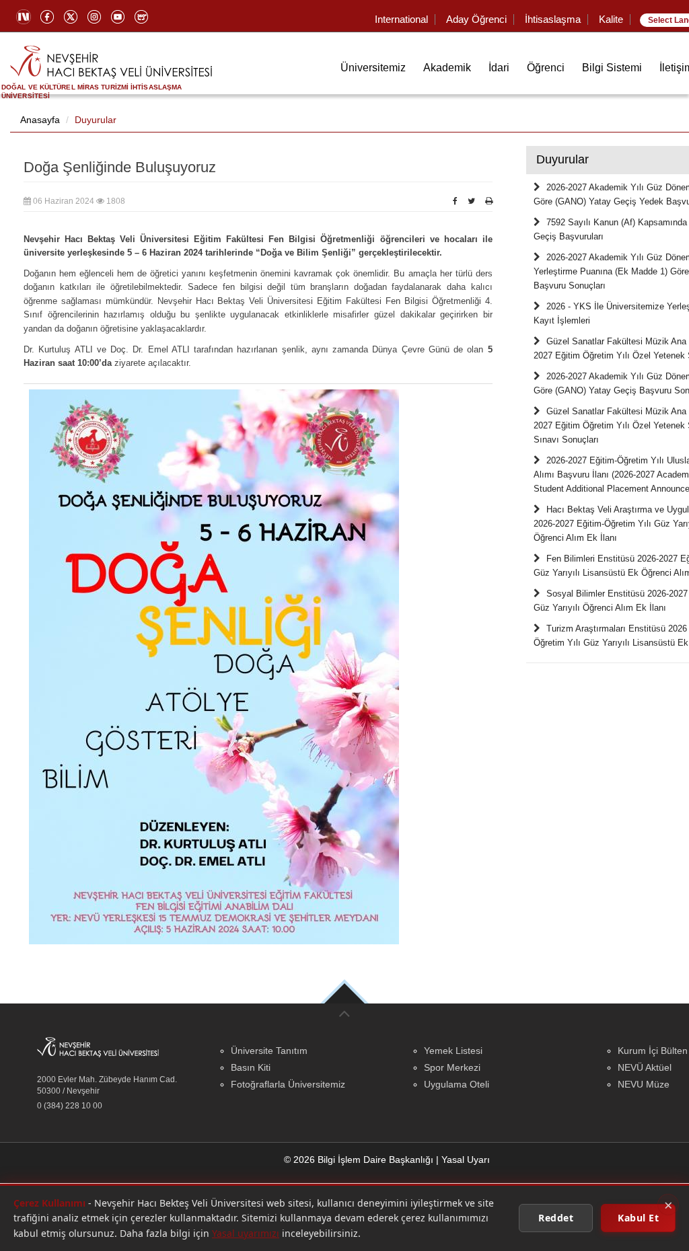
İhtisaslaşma (553, 19)
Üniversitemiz (373, 67)
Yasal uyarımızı (245, 1233)
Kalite (611, 19)
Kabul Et (638, 1217)
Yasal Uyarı (465, 1159)
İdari (498, 67)
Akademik (447, 67)
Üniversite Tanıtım (269, 1050)
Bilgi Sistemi (612, 67)
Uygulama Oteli (456, 1084)
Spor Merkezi (452, 1067)
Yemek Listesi (453, 1050)
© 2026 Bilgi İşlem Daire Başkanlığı (358, 1159)
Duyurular (95, 119)
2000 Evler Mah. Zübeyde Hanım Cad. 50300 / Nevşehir (107, 1085)
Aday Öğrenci (476, 19)
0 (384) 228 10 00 (69, 1105)
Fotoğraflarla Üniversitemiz (288, 1084)
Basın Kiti (250, 1067)
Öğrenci (546, 67)
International (401, 19)
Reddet (555, 1217)
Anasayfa (40, 119)
